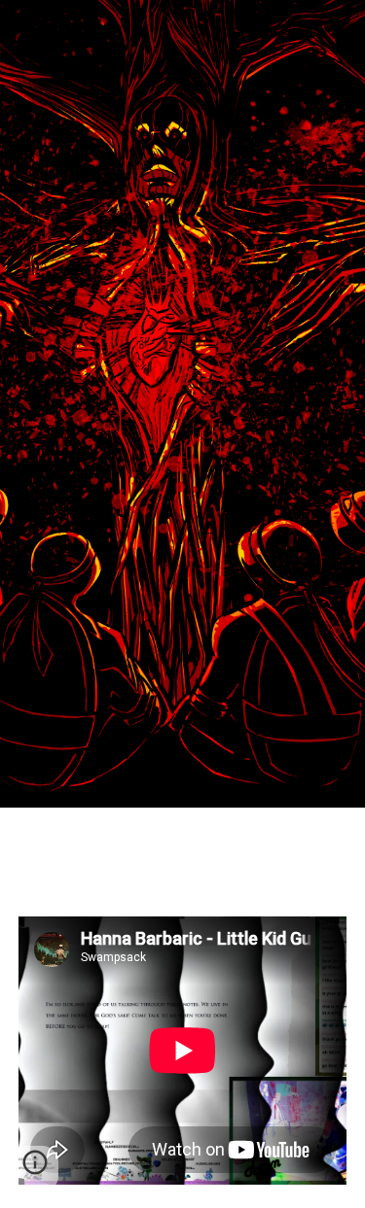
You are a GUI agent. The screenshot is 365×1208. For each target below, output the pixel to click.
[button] (35, 1169)
